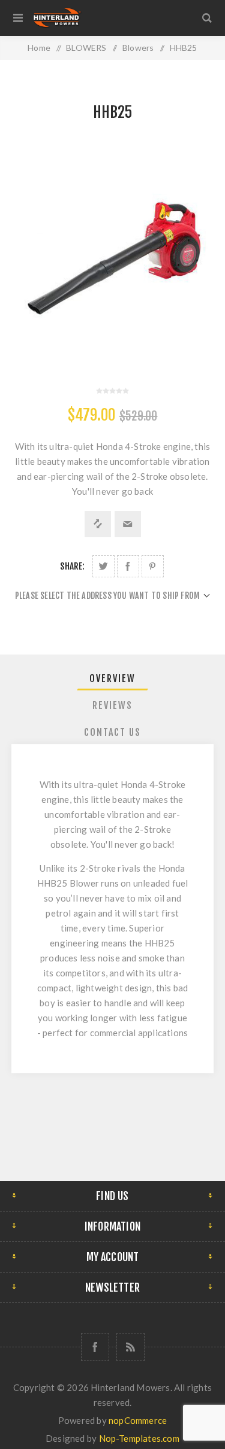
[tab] (112, 678)
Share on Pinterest (153, 566)
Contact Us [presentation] (112, 732)
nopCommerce (138, 1420)
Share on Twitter (103, 566)
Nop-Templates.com (139, 1438)
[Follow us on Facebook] (95, 1347)
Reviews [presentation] (112, 705)
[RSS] (130, 1347)
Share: (72, 566)
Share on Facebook (128, 566)
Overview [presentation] (112, 678)
